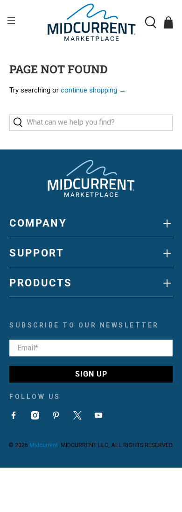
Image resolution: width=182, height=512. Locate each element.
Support (91, 253)
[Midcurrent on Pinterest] (56, 417)
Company (91, 223)
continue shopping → (93, 90)
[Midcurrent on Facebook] (13, 417)
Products (91, 283)
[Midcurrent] (91, 22)
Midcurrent (43, 444)
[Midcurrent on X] (77, 417)
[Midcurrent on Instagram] (35, 417)
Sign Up (91, 374)
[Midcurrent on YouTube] (98, 417)
